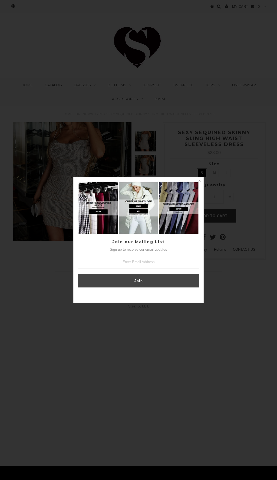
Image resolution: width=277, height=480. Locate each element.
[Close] (199, 181)
